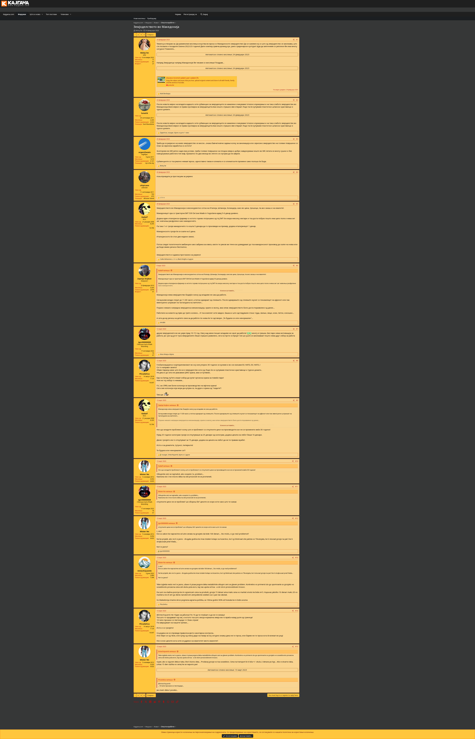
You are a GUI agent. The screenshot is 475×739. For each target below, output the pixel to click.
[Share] (293, 39)
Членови (65, 14)
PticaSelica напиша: (165, 680)
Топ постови (51, 14)
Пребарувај (151, 18)
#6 (297, 266)
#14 (296, 611)
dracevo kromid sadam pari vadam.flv (182, 78)
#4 (297, 172)
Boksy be (139, 30)
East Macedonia (148, 124)
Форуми (22, 14)
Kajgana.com (8, 14)
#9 (297, 400)
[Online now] (144, 276)
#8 (297, 361)
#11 (296, 486)
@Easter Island (149, 198)
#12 (296, 518)
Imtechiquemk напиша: (167, 651)
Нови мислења (139, 18)
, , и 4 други (176, 259)
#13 (296, 558)
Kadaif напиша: (164, 270)
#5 (297, 204)
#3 (297, 139)
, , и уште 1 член (174, 133)
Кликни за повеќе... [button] (227, 291)
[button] (42, 14)
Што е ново (35, 14)
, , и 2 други (176, 455)
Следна (150, 35)
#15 (296, 646)
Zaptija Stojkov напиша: (167, 405)
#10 (296, 461)
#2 (297, 100)
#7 (297, 329)
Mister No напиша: (165, 491)
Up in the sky (149, 163)
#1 (297, 40)
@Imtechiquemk (164, 615)
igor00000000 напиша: (166, 523)
